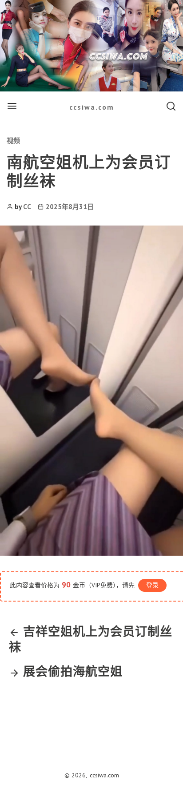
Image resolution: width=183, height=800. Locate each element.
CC (27, 206)
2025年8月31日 (70, 206)
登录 (152, 585)
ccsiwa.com (91, 107)
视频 (13, 140)
